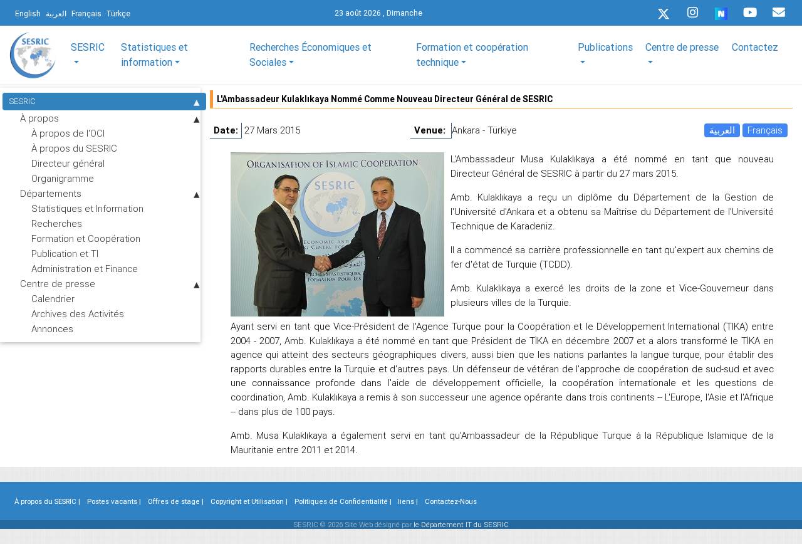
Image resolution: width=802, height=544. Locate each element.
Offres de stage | (176, 501)
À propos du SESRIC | (47, 501)
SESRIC (22, 101)
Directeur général (68, 163)
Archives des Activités (77, 314)
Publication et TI (64, 253)
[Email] (778, 12)
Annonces (52, 329)
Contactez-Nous (451, 501)
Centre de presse (57, 284)
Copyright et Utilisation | (249, 501)
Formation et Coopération (85, 238)
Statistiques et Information (87, 208)
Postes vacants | (114, 501)
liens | (408, 501)
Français (765, 130)
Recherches (56, 223)
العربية (722, 130)
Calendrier (53, 299)
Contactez (755, 47)
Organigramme (62, 178)
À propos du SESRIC (74, 148)
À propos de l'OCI (68, 133)
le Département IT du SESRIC (461, 524)
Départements (50, 193)
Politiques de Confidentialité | (343, 501)
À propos (39, 118)
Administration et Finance (84, 269)
